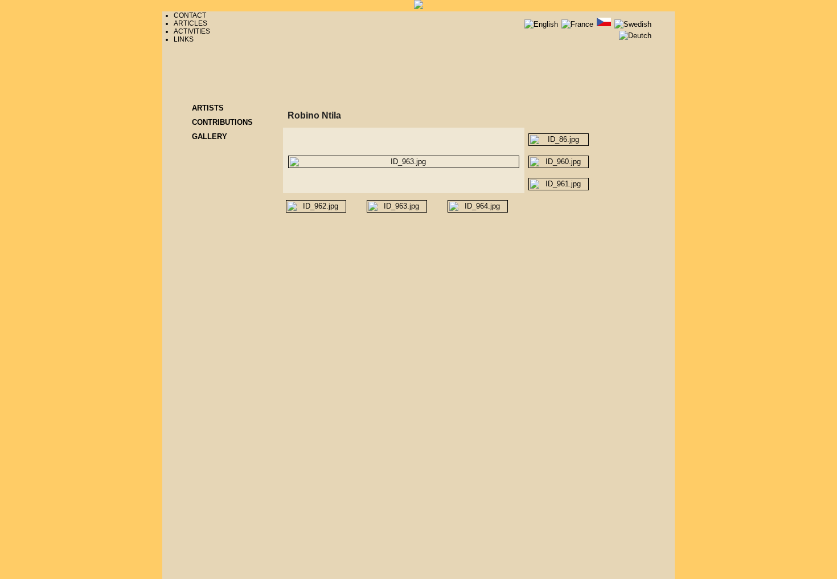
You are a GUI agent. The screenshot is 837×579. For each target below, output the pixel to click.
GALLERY (209, 136)
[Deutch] (635, 35)
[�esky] (605, 24)
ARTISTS (208, 108)
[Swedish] (633, 24)
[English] (542, 24)
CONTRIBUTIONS (222, 122)
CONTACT (190, 15)
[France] (578, 24)
